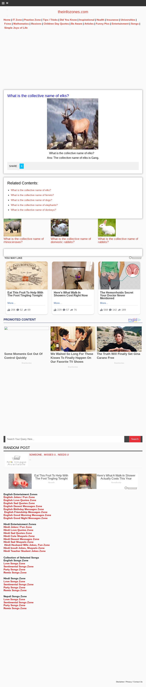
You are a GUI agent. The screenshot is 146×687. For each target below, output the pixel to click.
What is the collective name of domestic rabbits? (71, 240)
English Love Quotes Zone (20, 500)
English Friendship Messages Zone (25, 512)
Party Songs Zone (14, 569)
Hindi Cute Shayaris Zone (19, 536)
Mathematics (21, 23)
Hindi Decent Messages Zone (21, 539)
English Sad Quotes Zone (19, 503)
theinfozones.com (73, 12)
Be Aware (76, 23)
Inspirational (86, 19)
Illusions (36, 23)
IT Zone (17, 19)
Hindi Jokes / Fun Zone (18, 527)
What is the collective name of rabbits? (118, 240)
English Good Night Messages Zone (26, 518)
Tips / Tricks (50, 19)
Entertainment (120, 23)
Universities (128, 19)
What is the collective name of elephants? (34, 205)
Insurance (112, 19)
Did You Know (68, 19)
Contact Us (137, 682)
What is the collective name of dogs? (31, 200)
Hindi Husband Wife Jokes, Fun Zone (27, 545)
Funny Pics (103, 23)
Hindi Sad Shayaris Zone (18, 541)
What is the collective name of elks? (31, 190)
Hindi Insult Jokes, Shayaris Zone (24, 548)
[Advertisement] (73, 65)
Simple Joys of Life (16, 27)
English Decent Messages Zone (23, 506)
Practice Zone (32, 19)
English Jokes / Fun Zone (19, 497)
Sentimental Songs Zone (18, 566)
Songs (135, 23)
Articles (89, 23)
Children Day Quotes (56, 23)
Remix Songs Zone (15, 572)
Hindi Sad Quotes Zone (18, 533)
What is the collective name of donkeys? (33, 209)
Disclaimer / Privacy (124, 682)
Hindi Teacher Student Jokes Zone (25, 551)
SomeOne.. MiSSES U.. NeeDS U (49, 454)
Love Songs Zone (14, 563)
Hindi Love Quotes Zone (18, 530)
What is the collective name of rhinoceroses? (24, 240)
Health (100, 19)
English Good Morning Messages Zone (27, 515)
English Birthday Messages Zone (24, 509)
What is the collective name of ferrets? (32, 195)
